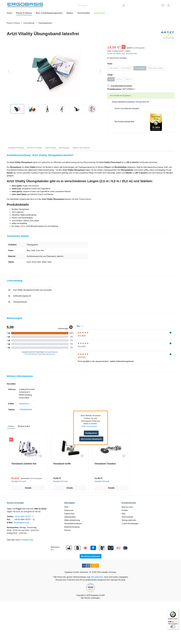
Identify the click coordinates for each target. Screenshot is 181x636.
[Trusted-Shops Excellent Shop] (156, 122)
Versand (139, 102)
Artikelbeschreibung (16, 148)
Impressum (69, 510)
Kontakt (125, 510)
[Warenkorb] (172, 4)
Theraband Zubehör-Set (23, 463)
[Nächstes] (100, 71)
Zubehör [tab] (11, 426)
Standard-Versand (18, 481)
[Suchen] (123, 5)
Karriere (67, 530)
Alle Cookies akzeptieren (91, 439)
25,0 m (128, 79)
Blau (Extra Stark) (156, 68)
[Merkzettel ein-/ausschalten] (40, 456)
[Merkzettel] (163, 5)
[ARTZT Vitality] (167, 35)
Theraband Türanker (105, 463)
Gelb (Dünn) (114, 68)
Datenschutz (69, 514)
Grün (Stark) (140, 68)
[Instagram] (88, 566)
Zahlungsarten (70, 517)
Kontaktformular (26, 540)
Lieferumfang (50, 148)
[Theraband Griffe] (70, 448)
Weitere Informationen (81, 148)
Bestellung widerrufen (90, 556)
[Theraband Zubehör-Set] (28, 448)
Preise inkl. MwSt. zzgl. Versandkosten (122, 53)
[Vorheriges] (8, 71)
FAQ (123, 514)
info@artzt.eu (24, 404)
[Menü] (177, 611)
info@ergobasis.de (21, 522)
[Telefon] (97, 566)
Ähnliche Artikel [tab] (24, 426)
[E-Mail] (93, 566)
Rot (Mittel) (126, 68)
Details (28, 488)
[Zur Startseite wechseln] (25, 5)
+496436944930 (25, 409)
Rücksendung (127, 517)
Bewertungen (64, 148)
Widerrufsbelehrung (72, 520)
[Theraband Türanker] (111, 448)
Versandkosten (97, 577)
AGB (66, 507)
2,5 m (111, 79)
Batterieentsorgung (71, 527)
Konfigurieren (91, 433)
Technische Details (34, 148)
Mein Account (127, 507)
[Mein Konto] (168, 5)
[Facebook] (84, 566)
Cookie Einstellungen (130, 523)
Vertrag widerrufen (129, 520)
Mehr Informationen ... (90, 426)
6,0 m (119, 79)
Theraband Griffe (62, 463)
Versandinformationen (73, 523)
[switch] (172, 626)
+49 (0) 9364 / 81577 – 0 (24, 516)
